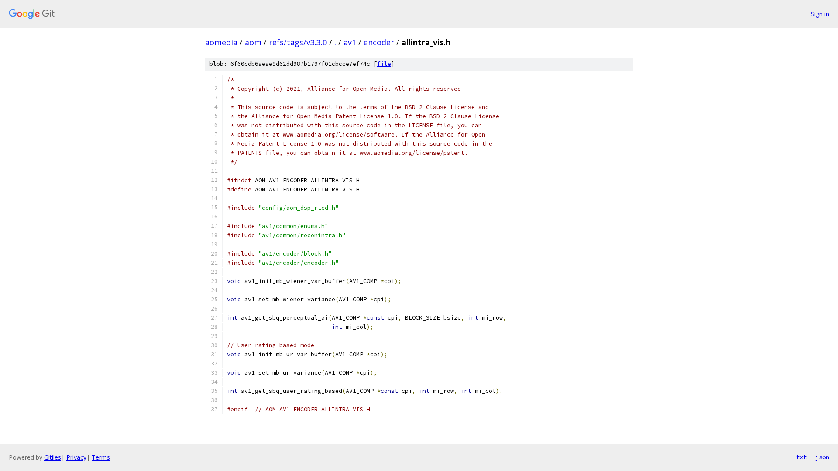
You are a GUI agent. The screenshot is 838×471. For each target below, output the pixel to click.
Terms (101, 457)
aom (253, 42)
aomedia (221, 42)
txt (801, 457)
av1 (349, 42)
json (822, 457)
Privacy (76, 457)
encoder (379, 42)
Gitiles (52, 457)
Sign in (820, 14)
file (384, 64)
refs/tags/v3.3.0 (298, 42)
